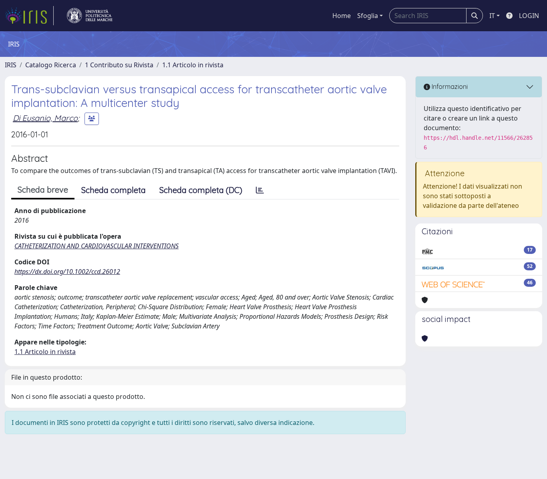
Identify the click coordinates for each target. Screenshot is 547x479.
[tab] (260, 190)
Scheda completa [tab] (113, 190)
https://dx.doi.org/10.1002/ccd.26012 (67, 271)
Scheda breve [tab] (43, 190)
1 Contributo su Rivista (119, 64)
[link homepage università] (89, 15)
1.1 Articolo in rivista (192, 64)
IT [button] (492, 15)
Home (341, 15)
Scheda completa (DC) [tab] (200, 190)
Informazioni (449, 87)
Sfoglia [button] (367, 15)
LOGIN (529, 15)
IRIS (10, 64)
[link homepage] (29, 15)
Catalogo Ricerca (50, 64)
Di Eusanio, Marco (45, 118)
